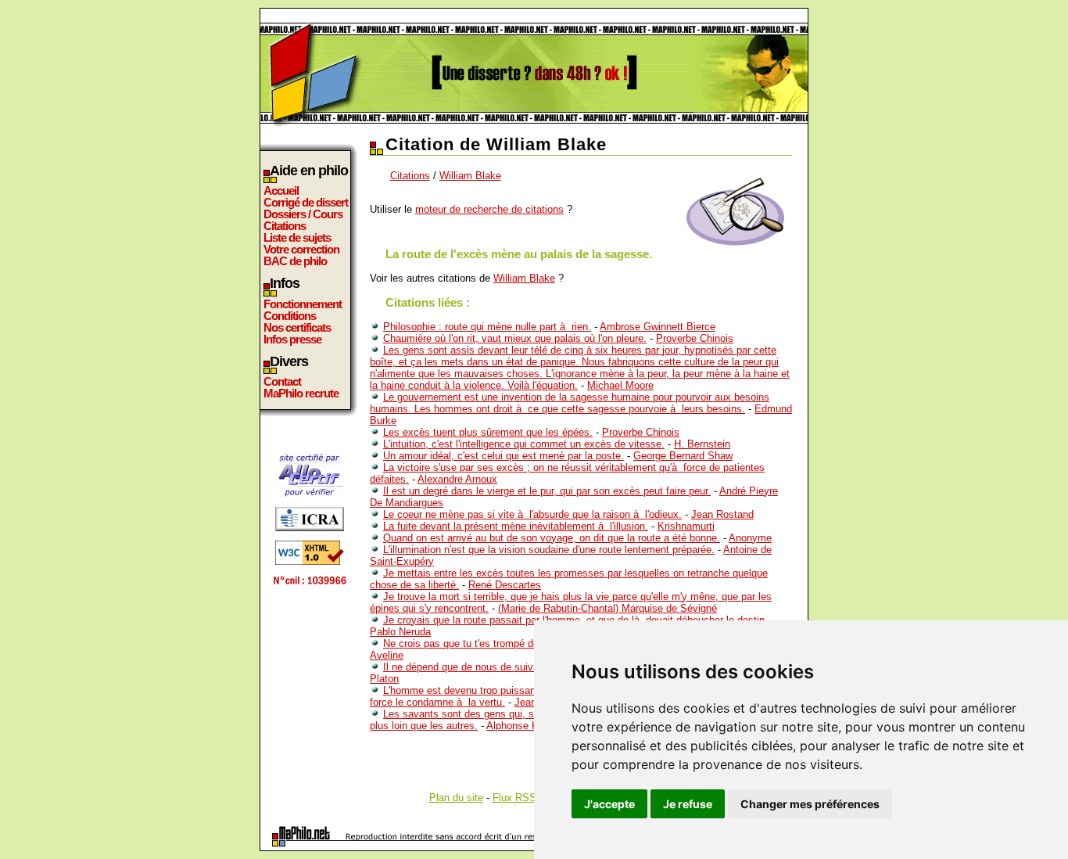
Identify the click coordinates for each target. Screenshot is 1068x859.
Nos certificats (297, 327)
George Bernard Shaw (683, 456)
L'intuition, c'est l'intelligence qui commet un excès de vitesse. (524, 444)
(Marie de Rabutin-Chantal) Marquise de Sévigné (607, 608)
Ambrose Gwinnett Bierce (657, 326)
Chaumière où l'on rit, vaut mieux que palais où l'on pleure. (515, 338)
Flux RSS (514, 797)
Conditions (289, 316)
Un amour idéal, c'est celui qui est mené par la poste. (503, 456)
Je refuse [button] (687, 803)
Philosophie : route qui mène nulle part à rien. (487, 326)
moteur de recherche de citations (489, 209)
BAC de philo (295, 261)
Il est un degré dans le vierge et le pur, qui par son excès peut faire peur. (547, 491)
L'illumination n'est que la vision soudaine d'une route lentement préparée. (549, 549)
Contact (282, 381)
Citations (284, 226)
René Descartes (504, 585)
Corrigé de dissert (305, 202)
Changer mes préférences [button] (810, 803)
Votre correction (301, 249)
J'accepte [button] (609, 803)
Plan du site (456, 797)
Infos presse (292, 339)
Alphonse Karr (518, 725)
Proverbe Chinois (694, 338)
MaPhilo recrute (301, 393)
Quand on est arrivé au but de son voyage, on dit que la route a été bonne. (551, 538)
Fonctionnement (302, 304)
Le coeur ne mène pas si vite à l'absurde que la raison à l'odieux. (532, 514)
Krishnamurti (686, 526)
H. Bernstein (702, 444)
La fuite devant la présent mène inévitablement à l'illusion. (515, 526)
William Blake (470, 176)
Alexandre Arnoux (457, 479)
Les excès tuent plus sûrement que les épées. (488, 432)
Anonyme (750, 538)
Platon (384, 679)
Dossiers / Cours (302, 214)
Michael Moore (620, 385)
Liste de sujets (297, 237)
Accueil (281, 190)
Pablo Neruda (400, 632)
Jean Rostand (722, 514)
